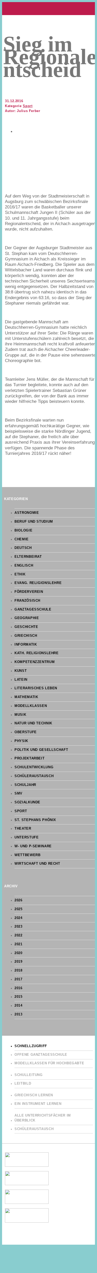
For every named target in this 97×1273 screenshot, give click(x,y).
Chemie (21, 539)
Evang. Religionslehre (38, 583)
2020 (18, 953)
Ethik (19, 574)
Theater (22, 828)
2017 (18, 979)
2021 (18, 944)
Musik (20, 715)
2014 (18, 1005)
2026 (18, 900)
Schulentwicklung (33, 767)
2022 (18, 935)
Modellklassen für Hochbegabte (49, 1063)
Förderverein (28, 592)
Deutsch (23, 548)
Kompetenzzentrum (34, 662)
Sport (27, 106)
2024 (18, 918)
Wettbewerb (27, 855)
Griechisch (25, 636)
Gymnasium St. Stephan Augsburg (48, 8)
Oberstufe (25, 732)
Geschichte (26, 627)
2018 (18, 970)
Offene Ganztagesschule (40, 1055)
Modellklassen (30, 706)
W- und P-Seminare (33, 846)
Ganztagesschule (32, 609)
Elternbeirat (28, 557)
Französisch (27, 600)
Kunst (20, 671)
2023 (18, 926)
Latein (20, 679)
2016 (18, 988)
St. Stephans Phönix (35, 820)
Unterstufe (26, 837)
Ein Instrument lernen (37, 1104)
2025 (18, 909)
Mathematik (26, 697)
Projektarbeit (29, 758)
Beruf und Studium (33, 521)
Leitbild (22, 1083)
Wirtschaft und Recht (37, 863)
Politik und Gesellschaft (41, 750)
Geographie (26, 618)
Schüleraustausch (34, 776)
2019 (18, 961)
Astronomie (26, 513)
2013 (18, 1014)
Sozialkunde (27, 802)
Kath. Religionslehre (36, 653)
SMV (18, 793)
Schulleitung (28, 1075)
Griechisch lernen (33, 1095)
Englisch (23, 565)
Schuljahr (25, 785)
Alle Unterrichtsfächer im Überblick (42, 1118)
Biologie (23, 530)
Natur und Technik (33, 723)
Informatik (25, 644)
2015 (18, 997)
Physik (21, 741)
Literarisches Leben (35, 688)
